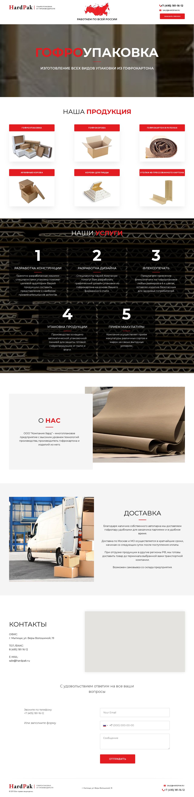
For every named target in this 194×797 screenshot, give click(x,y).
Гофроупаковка (32, 128)
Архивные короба (32, 172)
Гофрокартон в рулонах (162, 128)
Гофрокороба (97, 128)
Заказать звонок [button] (172, 16)
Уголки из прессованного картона (162, 172)
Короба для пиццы (97, 172)
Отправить (117, 759)
